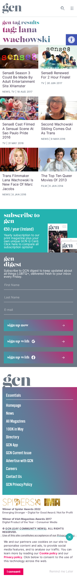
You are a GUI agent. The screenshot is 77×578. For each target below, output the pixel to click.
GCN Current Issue (18, 453)
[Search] (62, 8)
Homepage (13, 405)
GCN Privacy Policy (19, 484)
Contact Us (14, 476)
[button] (71, 39)
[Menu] (72, 8)
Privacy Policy (66, 535)
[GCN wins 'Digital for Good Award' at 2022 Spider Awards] (21, 502)
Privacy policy (13, 557)
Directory (12, 437)
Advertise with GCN (19, 461)
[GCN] (17, 385)
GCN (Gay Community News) (25, 528)
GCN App (12, 445)
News (10, 413)
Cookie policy (48, 553)
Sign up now (18, 325)
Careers (11, 469)
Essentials (13, 395)
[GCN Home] (12, 8)
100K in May (14, 429)
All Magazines (15, 421)
